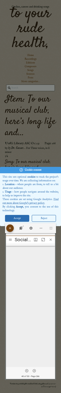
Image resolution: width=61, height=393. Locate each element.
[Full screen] (51, 228)
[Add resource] (10, 228)
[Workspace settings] (31, 228)
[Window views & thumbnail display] (35, 239)
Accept (17, 218)
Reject (44, 218)
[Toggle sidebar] (10, 239)
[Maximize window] (43, 239)
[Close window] (50, 239)
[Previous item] (26, 370)
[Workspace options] (41, 228)
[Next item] (34, 370)
